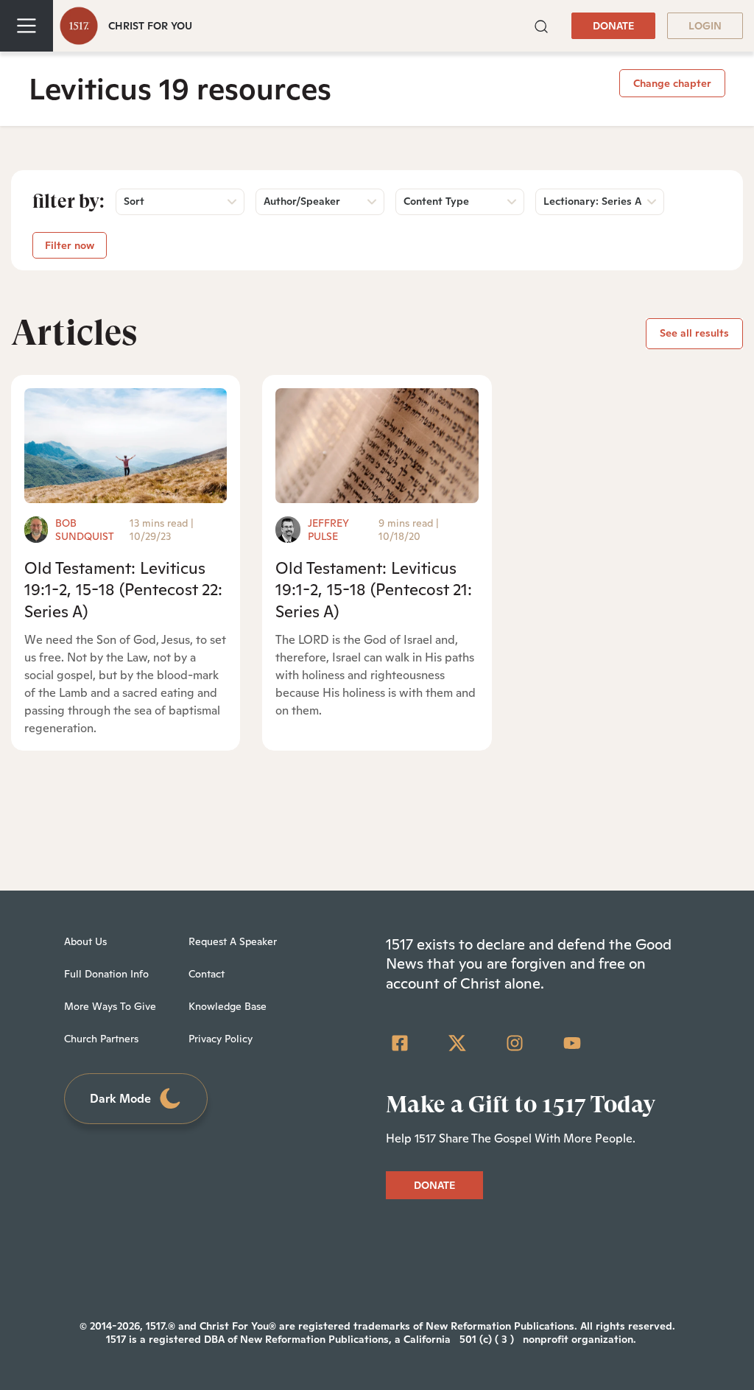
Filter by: (68, 201)
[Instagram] (515, 1043)
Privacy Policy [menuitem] (220, 1038)
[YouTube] (572, 1043)
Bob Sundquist (84, 529)
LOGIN (705, 25)
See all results (694, 333)
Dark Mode (120, 1098)
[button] (541, 25)
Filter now (69, 245)
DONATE (613, 25)
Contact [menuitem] (206, 973)
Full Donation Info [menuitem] (106, 973)
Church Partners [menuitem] (101, 1038)
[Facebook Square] (400, 1043)
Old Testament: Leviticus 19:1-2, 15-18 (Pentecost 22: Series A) (123, 590)
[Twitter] (457, 1043)
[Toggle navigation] (26, 26)
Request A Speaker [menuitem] (232, 941)
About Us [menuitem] (85, 941)
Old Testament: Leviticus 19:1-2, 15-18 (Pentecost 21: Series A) (373, 590)
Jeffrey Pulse (328, 529)
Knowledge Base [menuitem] (227, 1006)
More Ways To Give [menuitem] (110, 1006)
